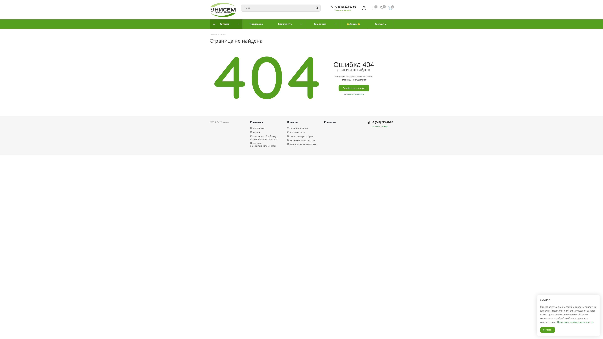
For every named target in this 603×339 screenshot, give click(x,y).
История (255, 132)
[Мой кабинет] (364, 8)
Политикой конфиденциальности (575, 321)
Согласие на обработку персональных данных (263, 137)
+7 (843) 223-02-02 (345, 6)
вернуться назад (356, 94)
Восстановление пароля (301, 140)
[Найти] (317, 8)
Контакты (330, 122)
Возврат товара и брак (300, 136)
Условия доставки (297, 127)
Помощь (292, 122)
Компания (256, 122)
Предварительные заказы (302, 144)
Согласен (547, 329)
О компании (257, 127)
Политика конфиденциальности (263, 144)
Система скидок (296, 132)
